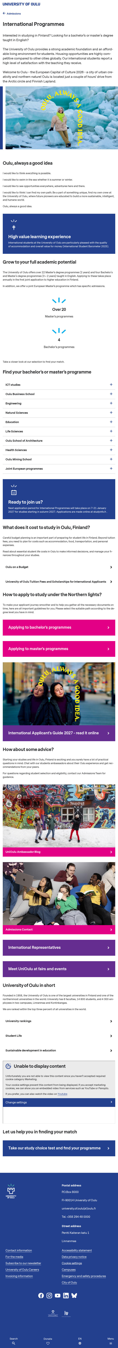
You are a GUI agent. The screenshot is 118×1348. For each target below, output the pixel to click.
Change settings (16, 1102)
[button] (110, 1341)
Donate (48, 1339)
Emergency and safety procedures (84, 1276)
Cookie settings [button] (72, 1263)
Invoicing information (19, 1276)
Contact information (19, 1250)
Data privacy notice (74, 1257)
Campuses (69, 1270)
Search (14, 1339)
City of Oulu (69, 1283)
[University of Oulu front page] (28, 3)
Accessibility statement (77, 1250)
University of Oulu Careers (22, 1270)
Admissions (14, 13)
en (80, 1342)
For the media (14, 1257)
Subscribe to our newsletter (23, 1263)
